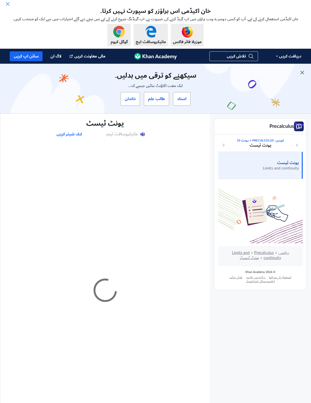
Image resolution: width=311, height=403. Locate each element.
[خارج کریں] (8, 4)
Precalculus (264, 253)
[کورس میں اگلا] (223, 145)
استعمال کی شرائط (280, 277)
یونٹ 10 (243, 140)
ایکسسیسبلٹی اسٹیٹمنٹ (260, 281)
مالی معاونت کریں (89, 56)
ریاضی (283, 253)
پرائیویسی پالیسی (255, 277)
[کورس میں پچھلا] (297, 145)
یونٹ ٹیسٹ (288, 163)
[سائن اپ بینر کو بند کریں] (302, 72)
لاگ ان (55, 56)
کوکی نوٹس (236, 277)
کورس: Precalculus (268, 140)
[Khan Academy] (155, 56)
